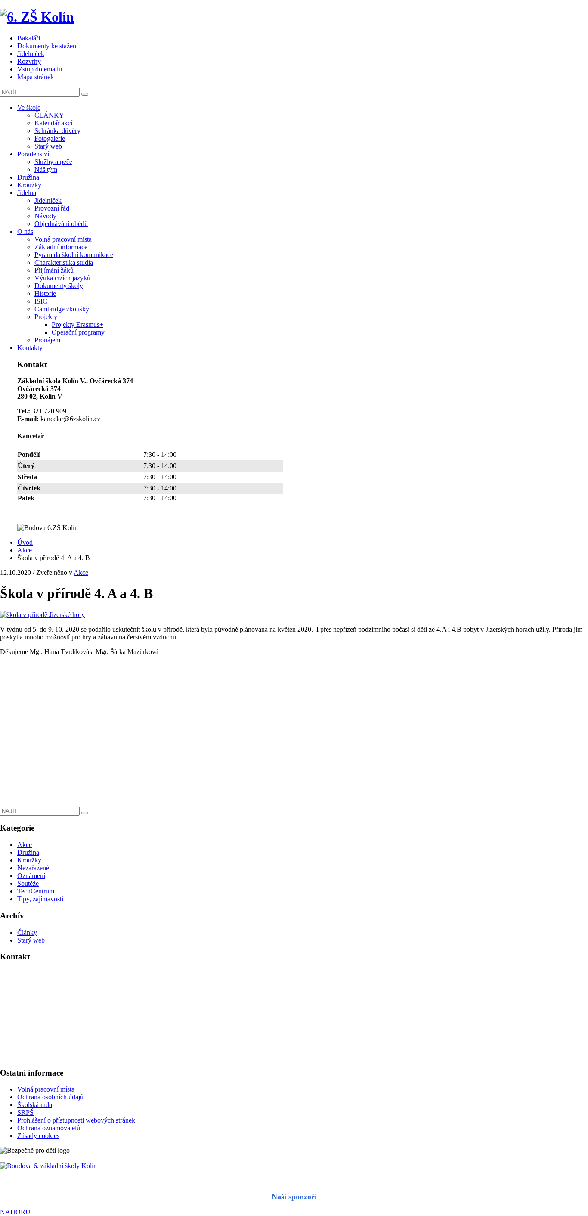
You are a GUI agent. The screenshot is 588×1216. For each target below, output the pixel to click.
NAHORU (15, 1212)
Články (27, 932)
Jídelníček (30, 53)
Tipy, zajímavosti (40, 899)
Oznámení (31, 875)
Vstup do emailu (39, 69)
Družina (28, 852)
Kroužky (29, 860)
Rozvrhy (29, 61)
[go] (84, 94)
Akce (81, 572)
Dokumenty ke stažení (47, 46)
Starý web (31, 940)
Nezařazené (33, 868)
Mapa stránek (35, 77)
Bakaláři (28, 38)
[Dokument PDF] (294, 1166)
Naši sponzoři (294, 1196)
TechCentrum (35, 891)
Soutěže (28, 883)
